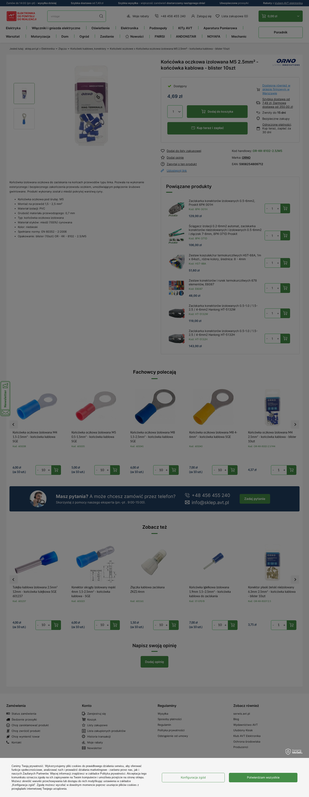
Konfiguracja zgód (193, 777)
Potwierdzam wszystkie (263, 777)
